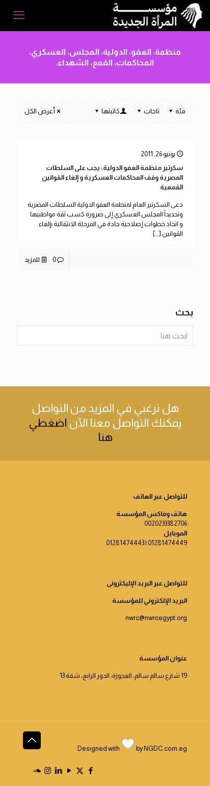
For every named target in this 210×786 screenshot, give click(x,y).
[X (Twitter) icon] (80, 770)
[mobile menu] (19, 15)
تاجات (152, 111)
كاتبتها (110, 111)
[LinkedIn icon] (58, 770)
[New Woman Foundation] (157, 15)
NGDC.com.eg (165, 748)
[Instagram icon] (47, 770)
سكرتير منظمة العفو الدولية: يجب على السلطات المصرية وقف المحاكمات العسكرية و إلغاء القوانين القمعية (112, 177)
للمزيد (32, 259)
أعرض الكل (39, 111)
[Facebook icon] (90, 770)
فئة (180, 111)
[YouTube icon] (69, 770)
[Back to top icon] (32, 740)
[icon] (37, 770)
